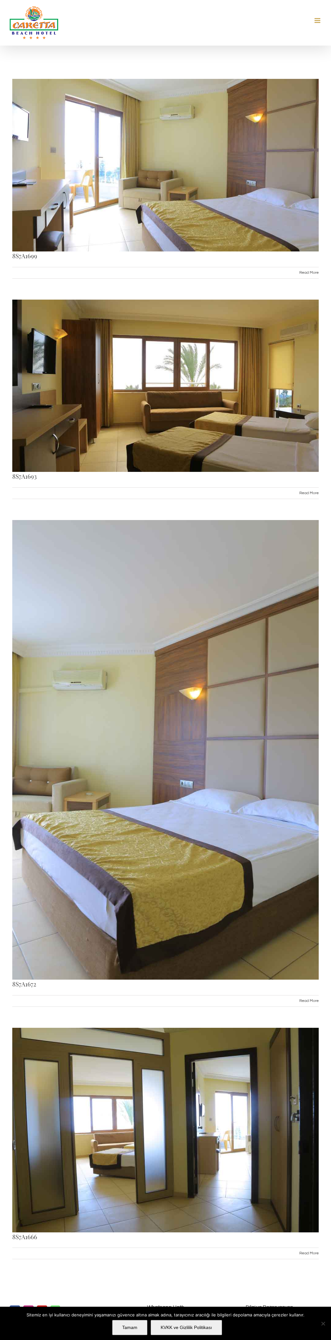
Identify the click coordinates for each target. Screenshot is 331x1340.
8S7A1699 (24, 255)
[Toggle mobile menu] (318, 20)
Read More (309, 273)
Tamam (129, 1327)
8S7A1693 (24, 476)
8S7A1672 (24, 984)
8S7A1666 (24, 1236)
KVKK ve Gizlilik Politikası (186, 1327)
